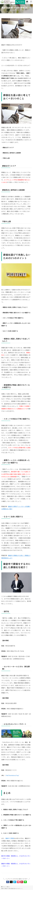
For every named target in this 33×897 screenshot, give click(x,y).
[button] (7, 882)
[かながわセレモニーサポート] (8, 2)
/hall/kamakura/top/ (12, 775)
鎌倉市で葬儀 (10, 838)
